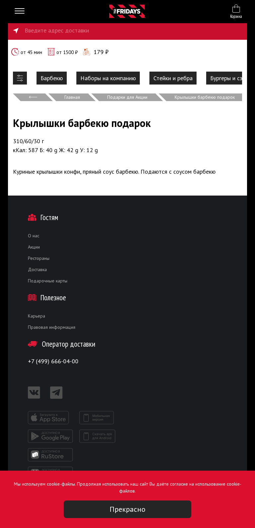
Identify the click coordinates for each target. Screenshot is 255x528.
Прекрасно (127, 509)
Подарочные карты (47, 281)
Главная (72, 97)
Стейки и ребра (173, 78)
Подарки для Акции (127, 97)
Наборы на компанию (108, 78)
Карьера (36, 316)
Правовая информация (51, 327)
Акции (34, 247)
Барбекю (52, 78)
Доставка (37, 269)
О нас (33, 236)
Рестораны (38, 258)
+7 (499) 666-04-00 (53, 361)
